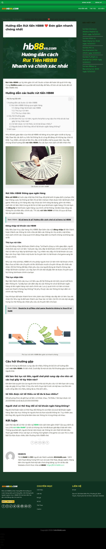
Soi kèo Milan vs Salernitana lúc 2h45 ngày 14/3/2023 (91, 41)
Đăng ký (98, 2)
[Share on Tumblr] (47, 442)
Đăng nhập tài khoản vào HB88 (28, 108)
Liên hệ (39, 493)
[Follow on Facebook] (3, 506)
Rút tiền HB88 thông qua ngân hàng (26, 105)
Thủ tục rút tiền (22, 111)
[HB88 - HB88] (10, 9)
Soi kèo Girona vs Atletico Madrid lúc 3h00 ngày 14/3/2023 (91, 31)
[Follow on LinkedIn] (22, 506)
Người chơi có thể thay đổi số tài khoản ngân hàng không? (36, 127)
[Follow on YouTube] (26, 506)
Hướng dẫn (17, 19)
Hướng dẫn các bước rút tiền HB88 (22, 103)
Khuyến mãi (82, 8)
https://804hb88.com (55, 465)
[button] (69, 99)
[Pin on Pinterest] (43, 442)
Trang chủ (6, 19)
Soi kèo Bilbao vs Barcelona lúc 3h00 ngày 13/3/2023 (91, 69)
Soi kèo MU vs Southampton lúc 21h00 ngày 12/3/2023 (92, 50)
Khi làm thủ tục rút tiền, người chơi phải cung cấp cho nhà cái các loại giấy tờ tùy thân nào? (40, 120)
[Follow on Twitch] (29, 506)
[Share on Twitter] (36, 442)
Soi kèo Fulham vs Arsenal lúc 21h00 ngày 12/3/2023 (92, 59)
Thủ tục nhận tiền (22, 113)
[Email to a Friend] (40, 442)
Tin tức (93, 8)
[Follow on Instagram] (7, 506)
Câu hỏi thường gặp (16, 116)
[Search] (2, 2)
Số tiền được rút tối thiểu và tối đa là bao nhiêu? (32, 124)
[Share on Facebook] (32, 442)
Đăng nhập (86, 2)
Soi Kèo (101, 8)
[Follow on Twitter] (14, 506)
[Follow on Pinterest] (18, 506)
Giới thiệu (40, 490)
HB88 (36, 425)
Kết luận (12, 129)
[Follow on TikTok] (11, 506)
